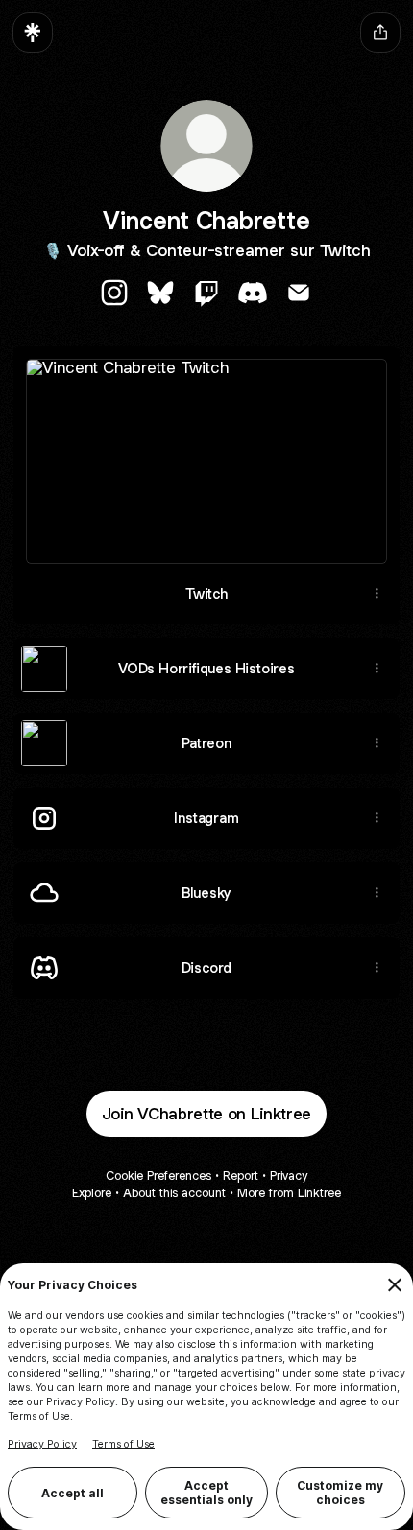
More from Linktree (289, 1193)
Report (240, 1175)
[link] (114, 293)
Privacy (288, 1175)
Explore (91, 1193)
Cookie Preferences (158, 1175)
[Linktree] (32, 32)
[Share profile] (380, 32)
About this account (174, 1193)
